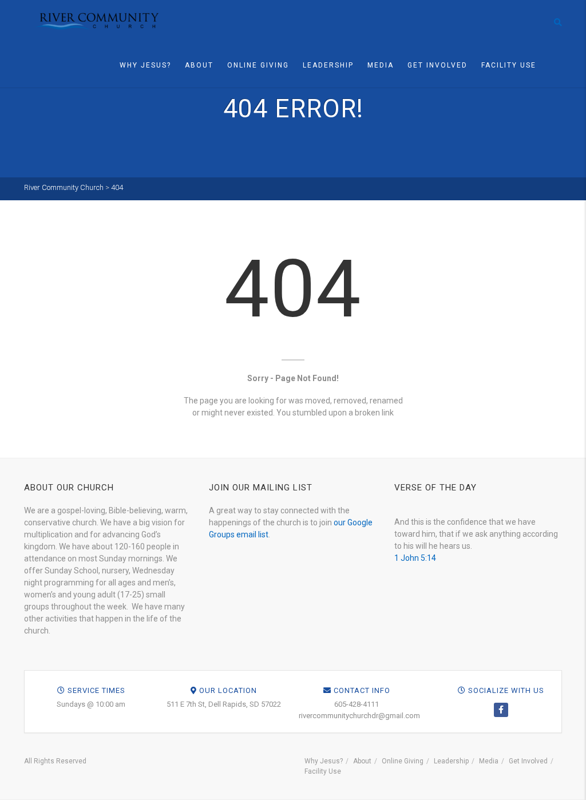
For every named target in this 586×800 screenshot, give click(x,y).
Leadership (328, 65)
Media (380, 65)
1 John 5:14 (415, 558)
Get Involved (437, 65)
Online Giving (258, 65)
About (199, 65)
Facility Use (508, 65)
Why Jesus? (145, 65)
